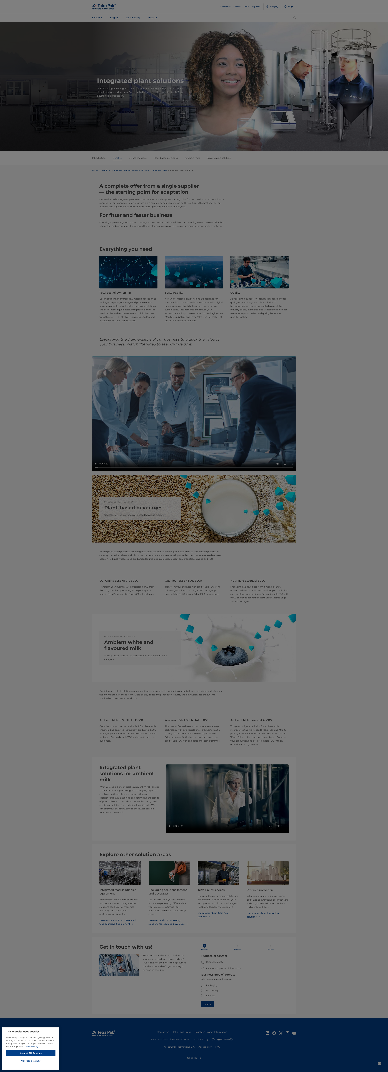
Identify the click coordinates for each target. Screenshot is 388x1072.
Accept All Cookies (31, 1053)
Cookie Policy (31, 1046)
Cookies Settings (31, 1061)
